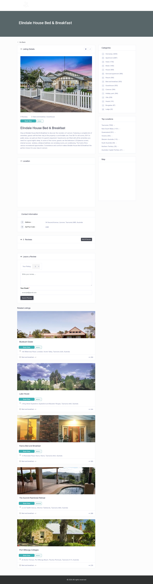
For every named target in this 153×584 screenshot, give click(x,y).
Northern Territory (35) (109, 146)
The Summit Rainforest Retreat (32, 497)
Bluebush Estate (26, 341)
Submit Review (27, 298)
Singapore (116, 8)
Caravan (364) (110, 89)
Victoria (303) (106, 136)
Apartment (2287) (111, 58)
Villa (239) (109, 97)
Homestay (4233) (111, 54)
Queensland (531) (108, 132)
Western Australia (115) (110, 139)
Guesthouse (50, 117)
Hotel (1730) (110, 62)
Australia (91, 8)
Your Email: (25, 288)
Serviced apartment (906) (114, 73)
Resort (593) (110, 77)
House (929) (110, 69)
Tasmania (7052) (107, 125)
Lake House (24, 393)
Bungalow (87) (110, 105)
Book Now (28, 121)
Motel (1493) (110, 66)
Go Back (22, 42)
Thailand (128, 8)
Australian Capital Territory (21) (112, 150)
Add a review (86, 239)
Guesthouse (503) (112, 85)
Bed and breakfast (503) (114, 81)
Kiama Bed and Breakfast (30, 445)
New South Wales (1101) (110, 128)
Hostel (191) (110, 101)
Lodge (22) (109, 109)
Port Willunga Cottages (29, 549)
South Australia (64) (108, 143)
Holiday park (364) (112, 93)
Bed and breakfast (39, 117)
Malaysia (104, 8)
